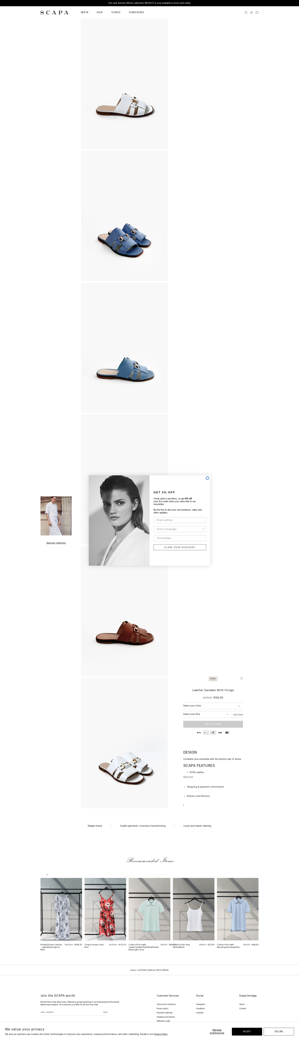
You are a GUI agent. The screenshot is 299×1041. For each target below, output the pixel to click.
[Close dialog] (207, 478)
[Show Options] (203, 529)
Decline (279, 1032)
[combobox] (179, 529)
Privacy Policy (161, 1034)
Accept (247, 1032)
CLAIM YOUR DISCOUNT (180, 547)
